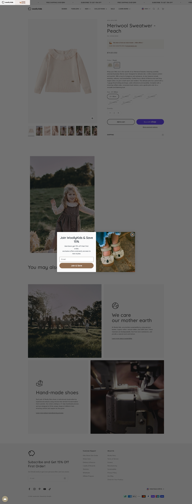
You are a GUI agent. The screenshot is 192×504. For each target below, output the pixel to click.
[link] (7, 2)
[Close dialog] (132, 234)
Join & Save (76, 265)
